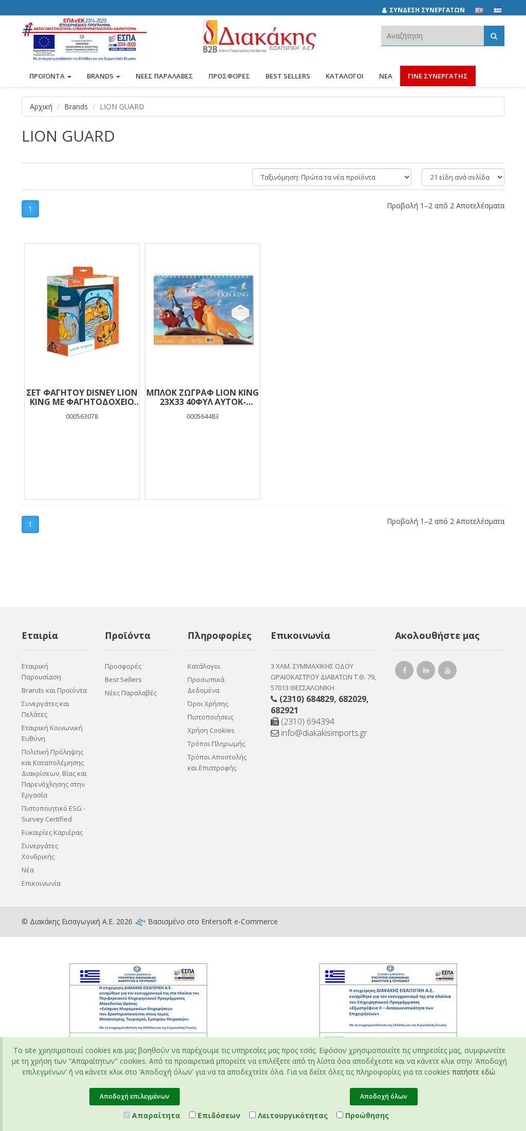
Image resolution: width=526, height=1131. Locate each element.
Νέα (385, 76)
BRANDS (101, 76)
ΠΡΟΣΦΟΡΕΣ (229, 76)
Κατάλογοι (345, 76)
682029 (352, 699)
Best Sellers (288, 76)
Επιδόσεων (218, 1115)
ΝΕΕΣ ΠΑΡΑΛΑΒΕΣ (164, 76)
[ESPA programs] (85, 37)
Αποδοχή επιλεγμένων (135, 1096)
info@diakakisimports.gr (323, 732)
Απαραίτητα (155, 1115)
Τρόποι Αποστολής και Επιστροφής (217, 762)
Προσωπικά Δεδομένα (205, 685)
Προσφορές (123, 666)
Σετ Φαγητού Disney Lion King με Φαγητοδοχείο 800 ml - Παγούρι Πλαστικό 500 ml (82, 397)
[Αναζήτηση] (494, 36)
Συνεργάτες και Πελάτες (45, 709)
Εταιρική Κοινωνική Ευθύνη (52, 733)
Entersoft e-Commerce (239, 921)
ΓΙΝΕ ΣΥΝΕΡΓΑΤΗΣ (438, 76)
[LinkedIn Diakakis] (427, 671)
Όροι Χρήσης (207, 703)
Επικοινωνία (41, 883)
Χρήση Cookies (211, 730)
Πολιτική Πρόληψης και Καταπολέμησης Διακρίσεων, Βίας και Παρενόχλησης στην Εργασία (54, 773)
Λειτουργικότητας (292, 1115)
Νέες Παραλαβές (131, 692)
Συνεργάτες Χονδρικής (40, 851)
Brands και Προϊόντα (54, 690)
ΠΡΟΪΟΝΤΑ (47, 76)
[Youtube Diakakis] (449, 671)
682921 (284, 710)
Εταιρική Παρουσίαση (41, 671)
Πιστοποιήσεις (210, 717)
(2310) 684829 (306, 699)
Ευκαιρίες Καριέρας (52, 832)
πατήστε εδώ (473, 1072)
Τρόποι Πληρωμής (216, 743)
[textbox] (432, 36)
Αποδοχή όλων (383, 1096)
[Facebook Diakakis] (406, 671)
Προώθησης (366, 1115)
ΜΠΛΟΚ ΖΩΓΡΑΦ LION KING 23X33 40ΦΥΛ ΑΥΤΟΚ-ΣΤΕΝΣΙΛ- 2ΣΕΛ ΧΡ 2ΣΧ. (202, 397)
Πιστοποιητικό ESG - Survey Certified (53, 814)
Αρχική (41, 106)
